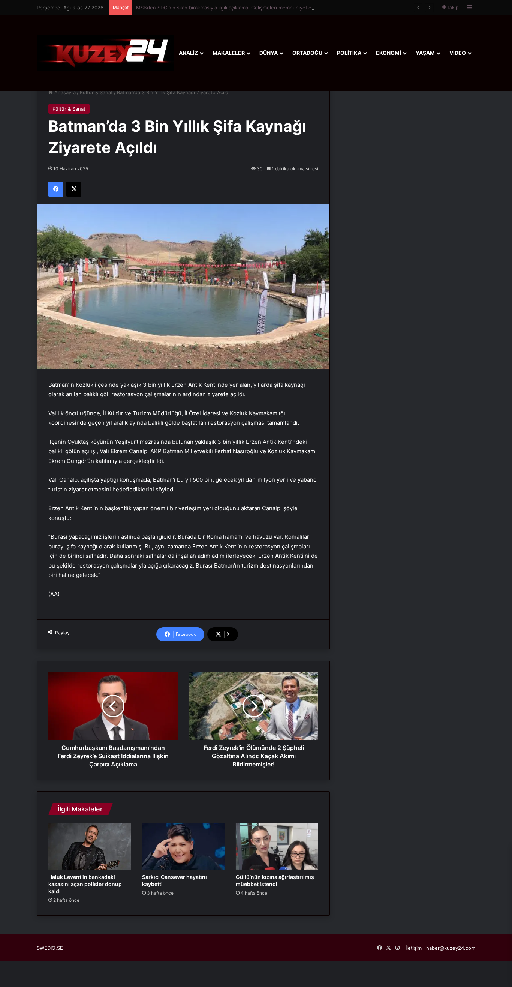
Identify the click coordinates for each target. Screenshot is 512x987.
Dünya (268, 53)
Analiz (188, 53)
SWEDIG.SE (50, 948)
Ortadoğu (307, 53)
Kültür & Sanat (96, 92)
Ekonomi (388, 53)
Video (457, 53)
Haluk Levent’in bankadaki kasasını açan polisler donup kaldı (85, 884)
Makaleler (229, 53)
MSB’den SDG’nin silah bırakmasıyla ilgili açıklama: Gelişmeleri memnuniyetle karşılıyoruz (237, 8)
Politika (349, 53)
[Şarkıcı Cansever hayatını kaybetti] (183, 846)
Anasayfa (64, 92)
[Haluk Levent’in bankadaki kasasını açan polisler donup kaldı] (89, 846)
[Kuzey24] (105, 53)
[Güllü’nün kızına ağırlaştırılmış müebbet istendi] (277, 846)
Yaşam (425, 53)
